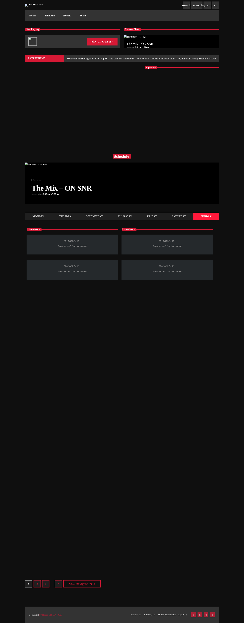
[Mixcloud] (200, 615)
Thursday (125, 216)
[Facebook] (212, 615)
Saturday (179, 216)
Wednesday (94, 216)
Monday (38, 216)
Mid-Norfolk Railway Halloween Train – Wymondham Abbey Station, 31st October (187, 80)
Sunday (206, 216)
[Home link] (34, 5)
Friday (152, 216)
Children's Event (40, 103)
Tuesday (65, 216)
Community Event (169, 428)
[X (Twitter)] (193, 615)
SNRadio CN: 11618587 (50, 615)
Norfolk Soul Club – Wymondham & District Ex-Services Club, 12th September (185, 114)
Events (165, 327)
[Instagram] (206, 615)
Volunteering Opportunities (107, 526)
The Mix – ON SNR (140, 44)
